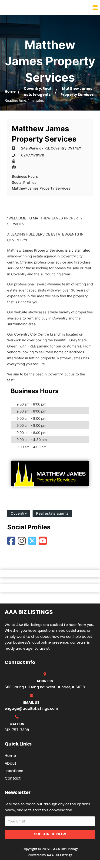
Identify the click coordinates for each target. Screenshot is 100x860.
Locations (14, 770)
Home (10, 91)
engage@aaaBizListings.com (31, 708)
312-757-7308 (17, 730)
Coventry (32, 88)
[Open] (95, 7)
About (10, 763)
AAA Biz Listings (22, 7)
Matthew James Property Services (41, 188)
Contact (13, 778)
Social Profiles (24, 182)
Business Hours (25, 176)
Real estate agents (52, 513)
